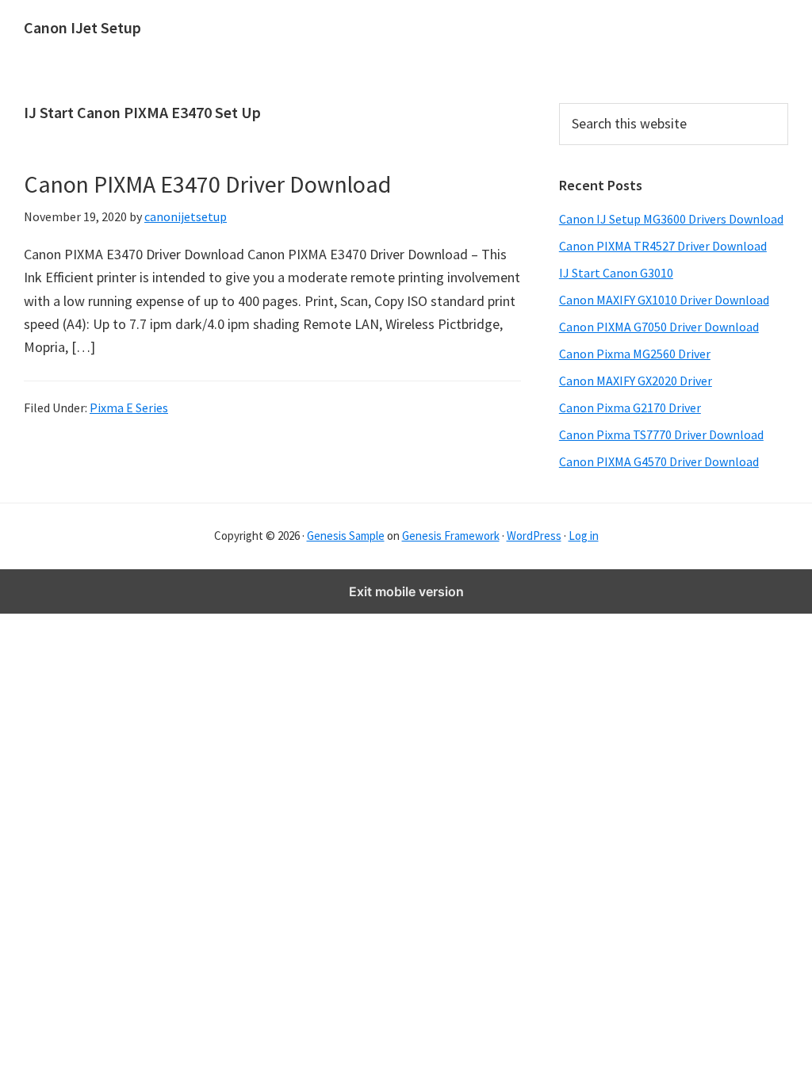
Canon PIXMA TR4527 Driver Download (663, 246)
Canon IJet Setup (82, 27)
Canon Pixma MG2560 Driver (634, 354)
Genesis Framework (451, 535)
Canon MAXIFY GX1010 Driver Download (664, 300)
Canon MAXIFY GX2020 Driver (635, 380)
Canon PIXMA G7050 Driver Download (659, 327)
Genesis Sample (346, 535)
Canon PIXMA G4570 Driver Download (659, 461)
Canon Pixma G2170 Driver (630, 407)
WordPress (534, 535)
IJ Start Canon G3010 (616, 273)
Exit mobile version (406, 591)
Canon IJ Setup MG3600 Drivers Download (671, 219)
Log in (584, 535)
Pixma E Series (129, 407)
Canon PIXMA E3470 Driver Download (207, 184)
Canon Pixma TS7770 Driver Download (661, 434)
